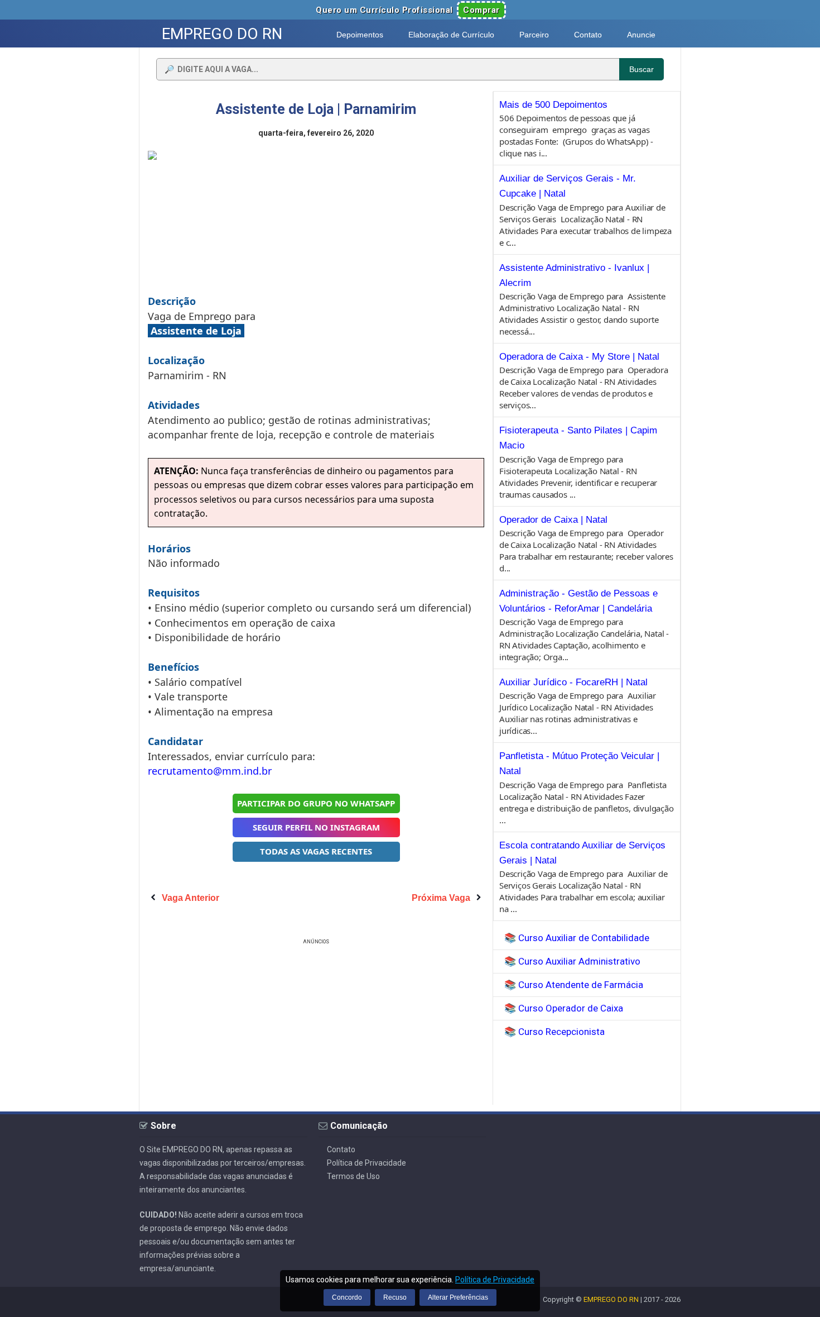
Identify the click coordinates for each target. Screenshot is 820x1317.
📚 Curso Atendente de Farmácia (573, 984)
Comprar (481, 10)
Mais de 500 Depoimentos (553, 104)
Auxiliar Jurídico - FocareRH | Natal (573, 682)
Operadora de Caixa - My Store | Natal (579, 356)
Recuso (395, 1297)
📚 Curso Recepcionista (554, 1031)
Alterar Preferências (458, 1297)
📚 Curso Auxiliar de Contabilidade (576, 937)
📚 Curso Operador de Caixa (563, 1008)
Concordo (347, 1297)
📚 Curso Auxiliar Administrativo (572, 961)
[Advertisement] (316, 1025)
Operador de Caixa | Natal (553, 519)
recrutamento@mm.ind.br (210, 770)
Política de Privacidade (366, 1162)
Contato (341, 1149)
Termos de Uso (353, 1176)
